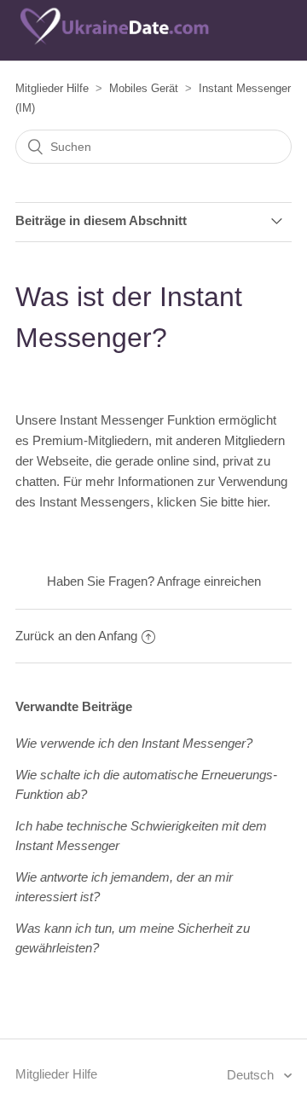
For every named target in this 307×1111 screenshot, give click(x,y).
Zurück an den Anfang (76, 635)
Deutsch (252, 1075)
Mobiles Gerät (143, 88)
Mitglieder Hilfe (52, 88)
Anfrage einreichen (209, 581)
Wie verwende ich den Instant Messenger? (133, 743)
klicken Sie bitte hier (212, 502)
